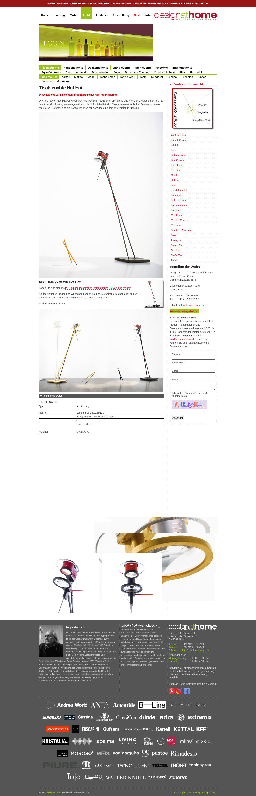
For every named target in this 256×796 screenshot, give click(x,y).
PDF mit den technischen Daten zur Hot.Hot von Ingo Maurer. (98, 288)
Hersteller (101, 15)
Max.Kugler (177, 215)
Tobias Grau (127, 76)
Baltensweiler (100, 72)
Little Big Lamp (179, 200)
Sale (137, 15)
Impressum (185, 792)
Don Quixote (178, 160)
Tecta (143, 76)
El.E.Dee (176, 170)
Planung (59, 15)
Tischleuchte (50, 67)
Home (45, 15)
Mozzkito (176, 225)
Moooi (91, 76)
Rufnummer (178, 362)
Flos (183, 72)
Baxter (202, 76)
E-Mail (175, 371)
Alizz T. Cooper (179, 140)
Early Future (177, 165)
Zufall (174, 260)
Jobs (148, 15)
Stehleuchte (143, 67)
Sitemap (196, 792)
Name (176, 354)
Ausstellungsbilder (184, 311)
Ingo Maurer (49, 76)
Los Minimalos (179, 205)
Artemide (81, 72)
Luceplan (187, 76)
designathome (53, 792)
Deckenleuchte (98, 67)
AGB (175, 792)
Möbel (74, 15)
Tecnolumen (107, 76)
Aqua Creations (51, 72)
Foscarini (196, 72)
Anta (68, 72)
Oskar (174, 235)
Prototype (176, 240)
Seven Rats (177, 245)
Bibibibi (175, 145)
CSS (204, 792)
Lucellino (176, 210)
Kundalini (157, 76)
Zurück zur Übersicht (188, 84)
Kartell (66, 76)
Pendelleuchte (73, 67)
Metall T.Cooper (179, 220)
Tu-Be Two (177, 255)
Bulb (173, 150)
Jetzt (173, 185)
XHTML (212, 792)
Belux (116, 72)
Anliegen (176, 379)
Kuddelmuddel (179, 190)
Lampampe (177, 195)
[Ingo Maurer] (193, 109)
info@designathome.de (192, 305)
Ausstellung (121, 15)
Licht (86, 15)
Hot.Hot (175, 180)
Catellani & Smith (165, 72)
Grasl (174, 175)
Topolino (175, 250)
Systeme (162, 67)
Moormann (63, 81)
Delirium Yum (178, 155)
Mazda (78, 76)
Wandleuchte (122, 67)
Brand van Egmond (137, 72)
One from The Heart (181, 230)
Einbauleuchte (182, 67)
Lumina (172, 76)
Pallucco (46, 81)
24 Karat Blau (178, 135)
